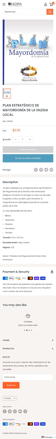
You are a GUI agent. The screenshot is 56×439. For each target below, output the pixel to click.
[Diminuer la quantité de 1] (15, 139)
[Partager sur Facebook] (36, 170)
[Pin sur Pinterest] (41, 170)
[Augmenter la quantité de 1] (30, 139)
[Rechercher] (49, 12)
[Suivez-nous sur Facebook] (5, 411)
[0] (51, 4)
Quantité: (7, 139)
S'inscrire (11, 385)
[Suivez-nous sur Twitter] (10, 411)
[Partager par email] (51, 170)
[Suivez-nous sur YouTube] (20, 411)
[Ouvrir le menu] (4, 4)
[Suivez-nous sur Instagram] (15, 411)
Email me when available (28, 158)
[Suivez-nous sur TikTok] (25, 411)
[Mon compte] (45, 4)
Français (7, 398)
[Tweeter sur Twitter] (46, 170)
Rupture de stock (28, 149)
